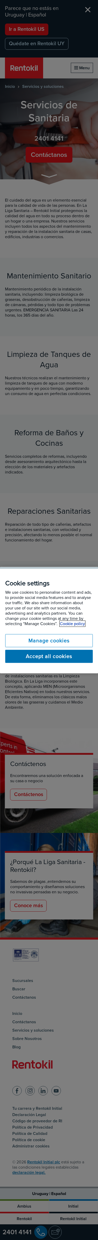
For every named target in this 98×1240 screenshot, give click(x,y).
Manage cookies (49, 640)
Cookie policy (72, 623)
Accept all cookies (49, 656)
